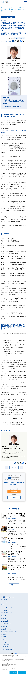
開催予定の (6, 612)
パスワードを (7, 649)
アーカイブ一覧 (5, 610)
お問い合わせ (4, 646)
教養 (17, 38)
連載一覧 (3, 618)
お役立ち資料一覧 (6, 623)
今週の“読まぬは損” (8, 17)
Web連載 (4, 38)
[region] (14, 664)
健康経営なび (4, 626)
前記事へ (6, 467)
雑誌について (4, 604)
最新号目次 (4, 599)
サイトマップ (4, 642)
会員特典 (3, 636)
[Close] (25, 656)
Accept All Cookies (22, 673)
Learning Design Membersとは (9, 631)
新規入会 (3, 634)
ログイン (14, 497)
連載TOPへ (14, 467)
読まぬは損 (11, 38)
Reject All (14, 672)
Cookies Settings (5, 673)
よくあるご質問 (5, 644)
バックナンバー (5, 602)
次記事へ (21, 467)
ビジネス (22, 38)
